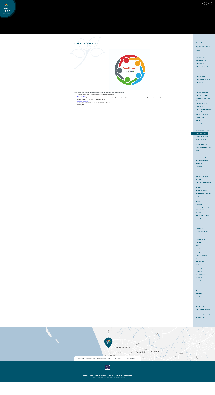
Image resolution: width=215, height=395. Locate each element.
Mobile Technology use (201, 103)
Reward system (199, 106)
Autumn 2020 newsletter (201, 280)
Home (75, 40)
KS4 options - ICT (200, 70)
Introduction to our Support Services (202, 232)
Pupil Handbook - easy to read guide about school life (203, 99)
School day (198, 242)
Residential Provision (200, 123)
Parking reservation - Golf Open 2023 (203, 310)
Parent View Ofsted (200, 239)
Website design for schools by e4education (116, 377)
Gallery (197, 154)
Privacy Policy (119, 375)
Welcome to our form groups (202, 215)
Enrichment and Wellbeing (202, 190)
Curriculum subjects (200, 274)
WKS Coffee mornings (201, 150)
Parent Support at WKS (86, 40)
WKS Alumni (198, 264)
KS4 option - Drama (200, 82)
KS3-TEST (198, 50)
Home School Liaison (81, 96)
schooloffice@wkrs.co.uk (132, 358)
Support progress (200, 228)
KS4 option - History (200, 76)
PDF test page (199, 277)
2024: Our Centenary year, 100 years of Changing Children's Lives (204, 110)
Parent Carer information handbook (204, 236)
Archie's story (199, 218)
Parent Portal (199, 296)
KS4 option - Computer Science (203, 86)
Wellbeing (198, 287)
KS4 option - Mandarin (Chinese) (203, 66)
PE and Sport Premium (201, 173)
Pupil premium (199, 271)
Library (197, 245)
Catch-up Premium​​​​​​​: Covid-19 (202, 114)
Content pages (199, 268)
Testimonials (199, 204)
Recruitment (199, 166)
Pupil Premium (199, 170)
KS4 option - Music (200, 57)
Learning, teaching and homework (204, 252)
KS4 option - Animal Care (202, 92)
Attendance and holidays (202, 95)
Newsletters (198, 187)
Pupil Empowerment (200, 196)
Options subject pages (201, 60)
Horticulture (198, 249)
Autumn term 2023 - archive (202, 130)
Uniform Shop (199, 293)
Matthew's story (199, 222)
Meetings (198, 120)
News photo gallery (200, 261)
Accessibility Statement (101, 375)
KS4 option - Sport (200, 63)
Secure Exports (199, 300)
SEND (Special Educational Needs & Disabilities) (204, 183)
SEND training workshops (82, 101)
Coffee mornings (80, 97)
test (197, 290)
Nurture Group (199, 127)
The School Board (200, 117)
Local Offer (198, 179)
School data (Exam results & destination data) (202, 208)
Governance (199, 163)
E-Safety (198, 225)
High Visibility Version (88, 375)
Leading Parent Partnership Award (203, 193)
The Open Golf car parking (202, 136)
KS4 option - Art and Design (202, 54)
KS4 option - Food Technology (203, 79)
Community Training (200, 303)
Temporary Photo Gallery (201, 255)
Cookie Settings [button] (128, 375)
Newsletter (198, 284)
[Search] (211, 3)
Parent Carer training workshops (203, 147)
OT (196, 258)
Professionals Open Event (202, 144)
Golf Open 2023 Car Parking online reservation (204, 140)
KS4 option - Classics (201, 89)
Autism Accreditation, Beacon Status (203, 47)
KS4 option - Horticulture (201, 73)
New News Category (200, 317)
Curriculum (198, 212)
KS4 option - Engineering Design (203, 314)
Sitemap (111, 375)
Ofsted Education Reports (202, 157)
